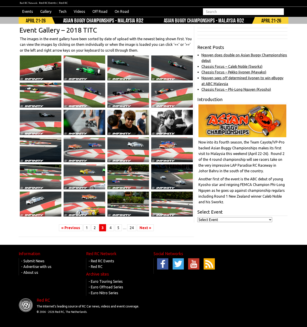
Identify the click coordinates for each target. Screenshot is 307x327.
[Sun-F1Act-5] (172, 67)
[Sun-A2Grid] (172, 204)
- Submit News (32, 261)
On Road (122, 11)
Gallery (45, 11)
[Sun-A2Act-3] (128, 149)
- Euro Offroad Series (106, 287)
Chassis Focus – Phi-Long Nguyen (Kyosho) (236, 89)
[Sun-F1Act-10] (40, 122)
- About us (29, 272)
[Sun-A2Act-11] (128, 204)
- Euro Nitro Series (103, 293)
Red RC (63, 3)
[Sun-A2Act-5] (40, 176)
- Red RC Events (101, 261)
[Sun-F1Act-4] (128, 67)
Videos (79, 11)
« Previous (70, 228)
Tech (63, 11)
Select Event (210, 211)
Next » (145, 228)
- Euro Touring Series (106, 281)
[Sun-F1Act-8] (128, 95)
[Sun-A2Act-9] (40, 204)
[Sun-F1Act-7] (84, 95)
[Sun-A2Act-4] (172, 149)
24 (132, 228)
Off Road (99, 11)
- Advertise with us (36, 267)
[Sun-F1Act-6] (40, 95)
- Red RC (95, 267)
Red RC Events (47, 3)
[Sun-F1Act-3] (84, 67)
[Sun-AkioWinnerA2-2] (172, 122)
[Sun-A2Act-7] (128, 176)
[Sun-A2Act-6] (84, 176)
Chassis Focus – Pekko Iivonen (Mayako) (233, 72)
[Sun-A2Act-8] (172, 176)
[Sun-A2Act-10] (84, 204)
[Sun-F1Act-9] (172, 95)
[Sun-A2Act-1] (40, 149)
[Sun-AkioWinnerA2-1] (128, 122)
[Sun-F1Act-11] (84, 122)
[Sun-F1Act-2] (40, 67)
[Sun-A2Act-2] (84, 149)
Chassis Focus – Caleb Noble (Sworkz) (232, 66)
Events (27, 11)
